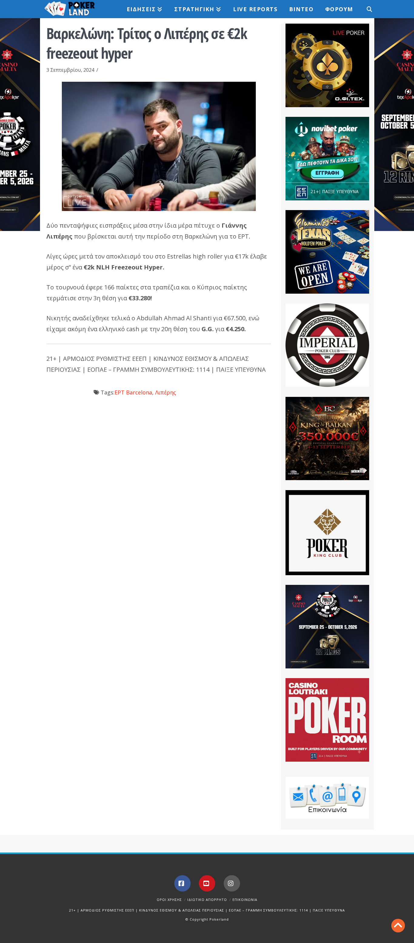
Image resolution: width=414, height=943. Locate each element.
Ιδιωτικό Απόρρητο (207, 899)
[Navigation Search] (366, 9)
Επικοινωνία (244, 899)
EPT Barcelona (133, 392)
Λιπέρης (165, 392)
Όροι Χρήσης (169, 899)
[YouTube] (207, 883)
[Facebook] (182, 883)
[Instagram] (232, 883)
